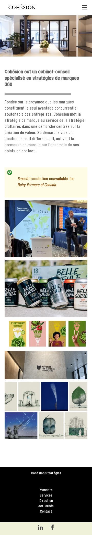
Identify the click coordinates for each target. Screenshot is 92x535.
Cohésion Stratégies (46, 473)
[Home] (39, 7)
